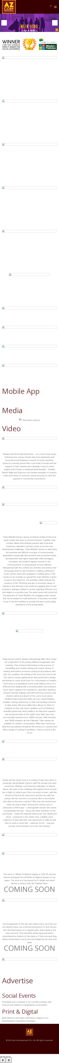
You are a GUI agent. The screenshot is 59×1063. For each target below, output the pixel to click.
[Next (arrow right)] (9, 1060)
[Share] (6, 1056)
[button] (4, 23)
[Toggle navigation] (55, 7)
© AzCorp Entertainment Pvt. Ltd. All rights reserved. (29, 1040)
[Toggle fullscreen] (4, 1056)
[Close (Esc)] (9, 1056)
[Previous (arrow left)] (2, 1060)
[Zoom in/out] (1, 1056)
